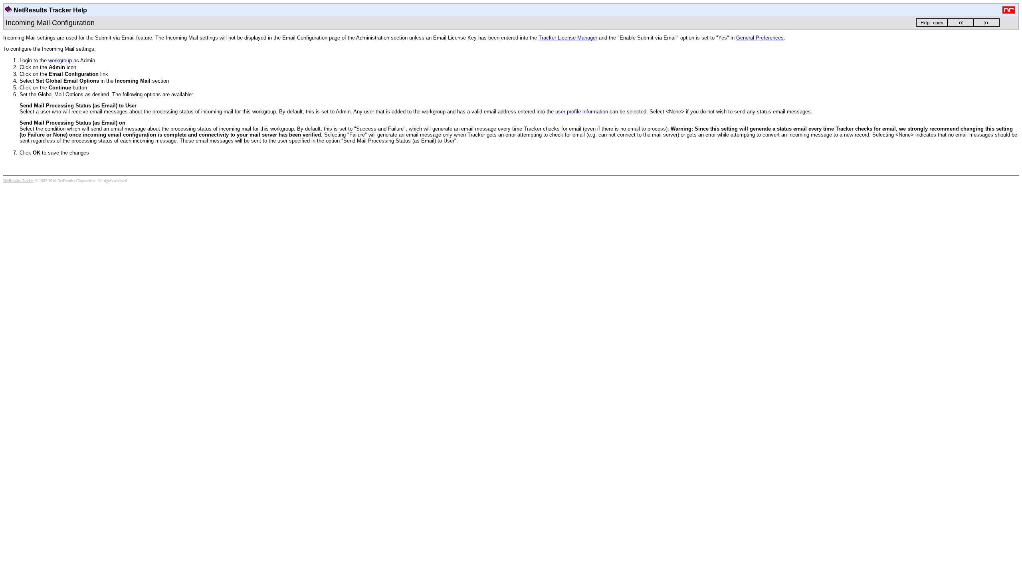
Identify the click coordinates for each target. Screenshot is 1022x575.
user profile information (581, 112)
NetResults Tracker (18, 180)
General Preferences (760, 38)
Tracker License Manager (568, 38)
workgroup (60, 60)
